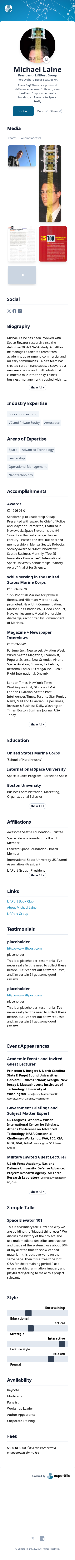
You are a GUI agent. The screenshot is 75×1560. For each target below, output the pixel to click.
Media (14, 128)
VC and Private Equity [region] (24, 423)
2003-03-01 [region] (19, 644)
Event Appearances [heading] (28, 1046)
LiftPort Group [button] (17, 914)
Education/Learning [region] (23, 414)
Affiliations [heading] (19, 822)
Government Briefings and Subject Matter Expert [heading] (32, 1110)
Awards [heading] (14, 504)
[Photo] (22, 155)
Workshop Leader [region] (20, 1408)
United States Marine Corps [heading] (33, 753)
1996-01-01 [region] (19, 510)
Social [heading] (13, 299)
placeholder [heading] (18, 941)
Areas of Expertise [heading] (26, 439)
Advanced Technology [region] (38, 450)
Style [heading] (12, 1297)
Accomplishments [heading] (26, 491)
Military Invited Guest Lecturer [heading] (36, 1157)
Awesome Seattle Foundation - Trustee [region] (35, 832)
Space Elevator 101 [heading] (24, 1220)
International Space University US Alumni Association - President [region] (37, 862)
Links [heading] (13, 891)
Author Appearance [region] (21, 1415)
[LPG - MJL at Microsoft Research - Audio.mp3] (22, 275)
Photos (12, 138)
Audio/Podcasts (31, 138)
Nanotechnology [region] (21, 475)
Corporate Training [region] (21, 1421)
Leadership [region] (17, 458)
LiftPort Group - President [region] (26, 870)
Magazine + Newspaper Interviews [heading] (29, 635)
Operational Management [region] (28, 467)
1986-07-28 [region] (19, 589)
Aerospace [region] (52, 423)
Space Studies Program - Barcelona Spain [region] (37, 776)
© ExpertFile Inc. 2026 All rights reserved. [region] (37, 1548)
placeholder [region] (15, 954)
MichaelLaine (38, 69)
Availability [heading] (19, 1380)
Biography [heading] (18, 326)
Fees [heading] (12, 1436)
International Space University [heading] (36, 769)
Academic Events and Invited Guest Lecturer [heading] (34, 1061)
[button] (9, 311)
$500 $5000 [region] (31, 1450)
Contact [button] (23, 111)
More (40, 111)
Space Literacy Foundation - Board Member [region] (32, 840)
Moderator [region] (15, 1396)
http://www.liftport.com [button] (24, 948)
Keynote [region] (13, 1390)
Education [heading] (18, 740)
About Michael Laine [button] (22, 907)
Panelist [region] (13, 1402)
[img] (37, 1313)
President (37, 75)
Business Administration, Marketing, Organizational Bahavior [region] (33, 794)
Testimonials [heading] (21, 929)
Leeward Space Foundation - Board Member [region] (32, 851)
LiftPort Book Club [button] (20, 901)
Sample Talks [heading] (21, 1207)
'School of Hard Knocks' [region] (24, 760)
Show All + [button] (37, 387)
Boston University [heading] (24, 785)
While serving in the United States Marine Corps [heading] (33, 579)
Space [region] (13, 450)
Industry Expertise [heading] (27, 403)
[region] (37, 80)
